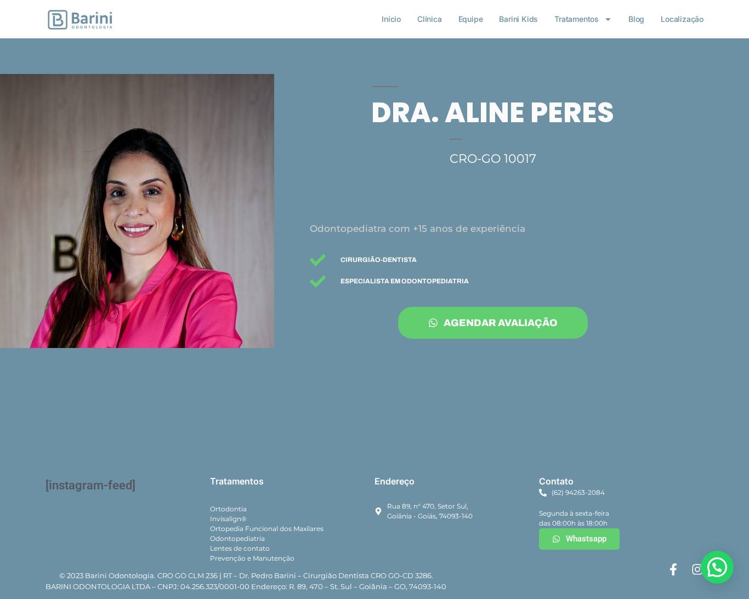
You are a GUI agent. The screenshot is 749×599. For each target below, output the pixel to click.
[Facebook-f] (673, 569)
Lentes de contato (240, 548)
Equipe (470, 19)
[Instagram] (697, 569)
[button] (717, 567)
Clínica (429, 19)
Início (391, 19)
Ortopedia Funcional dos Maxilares (267, 528)
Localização (682, 19)
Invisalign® (228, 519)
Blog (636, 19)
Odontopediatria (237, 538)
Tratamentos (576, 19)
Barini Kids (518, 19)
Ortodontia (228, 509)
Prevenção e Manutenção (252, 558)
